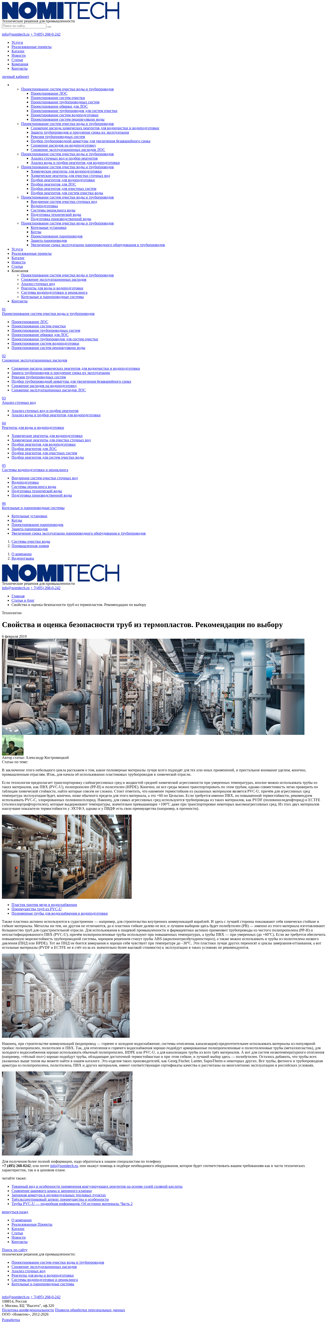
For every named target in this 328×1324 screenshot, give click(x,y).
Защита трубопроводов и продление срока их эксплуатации (80, 132)
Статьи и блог (23, 600)
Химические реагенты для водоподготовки (66, 171)
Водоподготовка (44, 206)
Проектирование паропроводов (57, 236)
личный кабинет (15, 77)
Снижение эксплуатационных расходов (53, 279)
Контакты (20, 68)
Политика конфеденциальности (28, 1310)
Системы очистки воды (31, 541)
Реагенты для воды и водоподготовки (52, 288)
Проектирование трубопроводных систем (65, 102)
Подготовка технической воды (56, 214)
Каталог (18, 51)
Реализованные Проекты (32, 1224)
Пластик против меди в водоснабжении (44, 905)
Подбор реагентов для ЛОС (53, 184)
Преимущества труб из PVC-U (37, 909)
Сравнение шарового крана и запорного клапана (52, 1191)
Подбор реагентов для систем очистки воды (67, 193)
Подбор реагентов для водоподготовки (63, 180)
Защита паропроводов (49, 240)
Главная (18, 596)
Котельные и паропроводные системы (52, 297)
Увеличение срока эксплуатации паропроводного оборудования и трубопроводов (98, 245)
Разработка (11, 1320)
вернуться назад (15, 1212)
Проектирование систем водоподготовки (64, 115)
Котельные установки (49, 227)
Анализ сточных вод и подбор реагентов (64, 158)
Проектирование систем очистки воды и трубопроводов (67, 89)
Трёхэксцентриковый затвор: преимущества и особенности (60, 1199)
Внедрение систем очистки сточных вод (64, 202)
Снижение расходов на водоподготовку (63, 145)
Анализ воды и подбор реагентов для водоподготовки (75, 163)
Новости (19, 55)
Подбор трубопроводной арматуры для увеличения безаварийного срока (90, 141)
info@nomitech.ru (16, 34)
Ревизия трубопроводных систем (58, 137)
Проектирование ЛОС (49, 93)
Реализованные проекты (32, 47)
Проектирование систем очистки (58, 98)
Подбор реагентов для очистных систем (63, 189)
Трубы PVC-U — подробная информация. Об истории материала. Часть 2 (72, 1204)
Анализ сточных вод (38, 284)
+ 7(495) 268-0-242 (45, 34)
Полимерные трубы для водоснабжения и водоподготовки (60, 913)
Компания (20, 64)
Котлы (36, 232)
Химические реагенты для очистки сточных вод (70, 176)
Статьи (17, 60)
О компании (22, 554)
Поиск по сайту (15, 1250)
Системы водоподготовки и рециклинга (54, 292)
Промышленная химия (30, 546)
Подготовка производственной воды (61, 219)
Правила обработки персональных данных (90, 1310)
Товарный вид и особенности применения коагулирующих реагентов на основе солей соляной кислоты (97, 1186)
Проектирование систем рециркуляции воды (67, 119)
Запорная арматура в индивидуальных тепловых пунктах (59, 1195)
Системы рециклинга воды (53, 210)
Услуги (17, 42)
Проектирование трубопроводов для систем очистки (74, 111)
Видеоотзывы (23, 558)
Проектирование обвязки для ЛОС (59, 106)
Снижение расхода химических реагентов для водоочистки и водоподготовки (95, 128)
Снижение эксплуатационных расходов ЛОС (68, 150)
